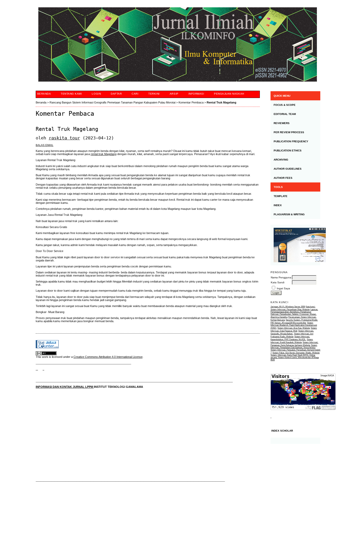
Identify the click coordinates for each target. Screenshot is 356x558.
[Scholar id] (37, 368)
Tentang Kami (71, 93)
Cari (135, 93)
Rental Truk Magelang (221, 102)
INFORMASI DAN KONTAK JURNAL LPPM (65, 386)
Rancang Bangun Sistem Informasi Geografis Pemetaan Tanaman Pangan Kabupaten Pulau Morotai (112, 102)
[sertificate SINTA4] (295, 245)
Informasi (196, 93)
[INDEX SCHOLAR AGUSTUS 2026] (295, 441)
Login (96, 93)
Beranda (44, 93)
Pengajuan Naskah (229, 93)
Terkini (154, 93)
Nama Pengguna (281, 277)
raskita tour (64, 137)
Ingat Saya (283, 288)
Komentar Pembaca (191, 102)
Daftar (116, 93)
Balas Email (44, 145)
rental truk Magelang (103, 154)
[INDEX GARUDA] (43, 368)
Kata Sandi (277, 282)
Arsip (174, 93)
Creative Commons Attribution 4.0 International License (108, 356)
